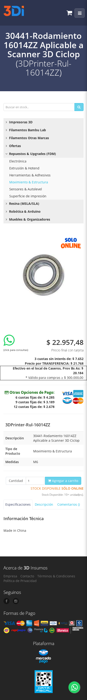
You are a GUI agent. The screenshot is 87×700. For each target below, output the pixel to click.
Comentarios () (68, 504)
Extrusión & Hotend (24, 168)
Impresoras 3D (20, 122)
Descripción (44, 504)
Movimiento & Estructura (28, 182)
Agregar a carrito (64, 480)
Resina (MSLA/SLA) (23, 203)
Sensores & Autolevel (25, 189)
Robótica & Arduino (24, 211)
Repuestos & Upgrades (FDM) (32, 153)
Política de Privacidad (20, 581)
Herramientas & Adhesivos (30, 175)
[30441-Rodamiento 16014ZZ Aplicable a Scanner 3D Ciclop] (43, 275)
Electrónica (17, 161)
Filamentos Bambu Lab (27, 130)
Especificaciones (18, 504)
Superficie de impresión (27, 196)
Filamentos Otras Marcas (28, 138)
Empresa (10, 576)
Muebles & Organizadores (29, 219)
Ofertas (14, 146)
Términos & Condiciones (56, 576)
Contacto (27, 576)
